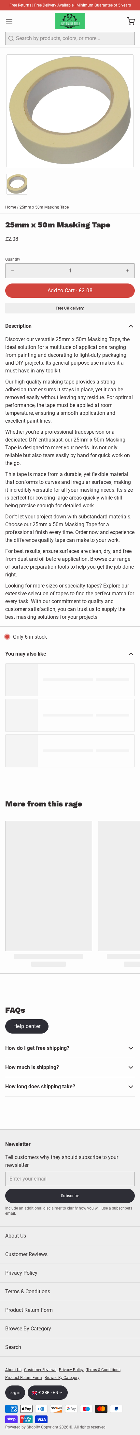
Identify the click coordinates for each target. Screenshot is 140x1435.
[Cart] (128, 21)
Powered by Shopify (22, 1427)
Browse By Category (28, 1329)
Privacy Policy (21, 1273)
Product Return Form (29, 1310)
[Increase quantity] (127, 271)
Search (13, 1347)
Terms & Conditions (27, 1291)
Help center (26, 1026)
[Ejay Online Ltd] (70, 21)
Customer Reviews (26, 1254)
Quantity (12, 259)
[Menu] (11, 21)
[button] (70, 290)
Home (10, 207)
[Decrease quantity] (13, 271)
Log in (15, 1392)
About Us (15, 1236)
